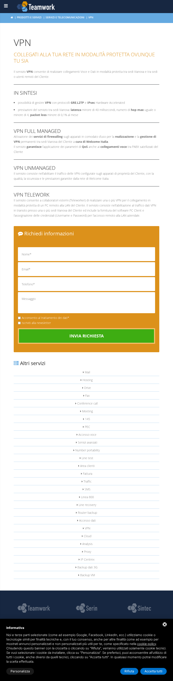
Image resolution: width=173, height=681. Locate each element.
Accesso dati (87, 520)
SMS (87, 489)
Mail (87, 372)
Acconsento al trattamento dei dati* (45, 318)
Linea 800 (87, 497)
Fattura (87, 474)
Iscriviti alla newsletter (36, 323)
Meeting (87, 411)
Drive (87, 388)
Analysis (87, 544)
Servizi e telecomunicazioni (65, 17)
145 (87, 419)
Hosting (87, 380)
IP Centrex (87, 559)
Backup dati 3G (87, 567)
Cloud (87, 536)
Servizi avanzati (87, 442)
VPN (87, 528)
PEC (87, 427)
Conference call (87, 403)
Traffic (87, 481)
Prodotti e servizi (29, 17)
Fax (87, 396)
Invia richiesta (86, 336)
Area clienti (87, 466)
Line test (87, 458)
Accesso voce (87, 435)
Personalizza (20, 671)
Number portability (87, 450)
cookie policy (146, 644)
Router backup (87, 513)
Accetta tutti (153, 671)
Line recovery (87, 505)
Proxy (87, 552)
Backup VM (87, 575)
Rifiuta (129, 671)
